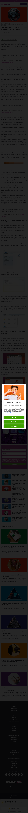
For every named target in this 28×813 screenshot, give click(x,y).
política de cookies (8, 412)
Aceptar (14, 417)
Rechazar (14, 426)
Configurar (14, 422)
